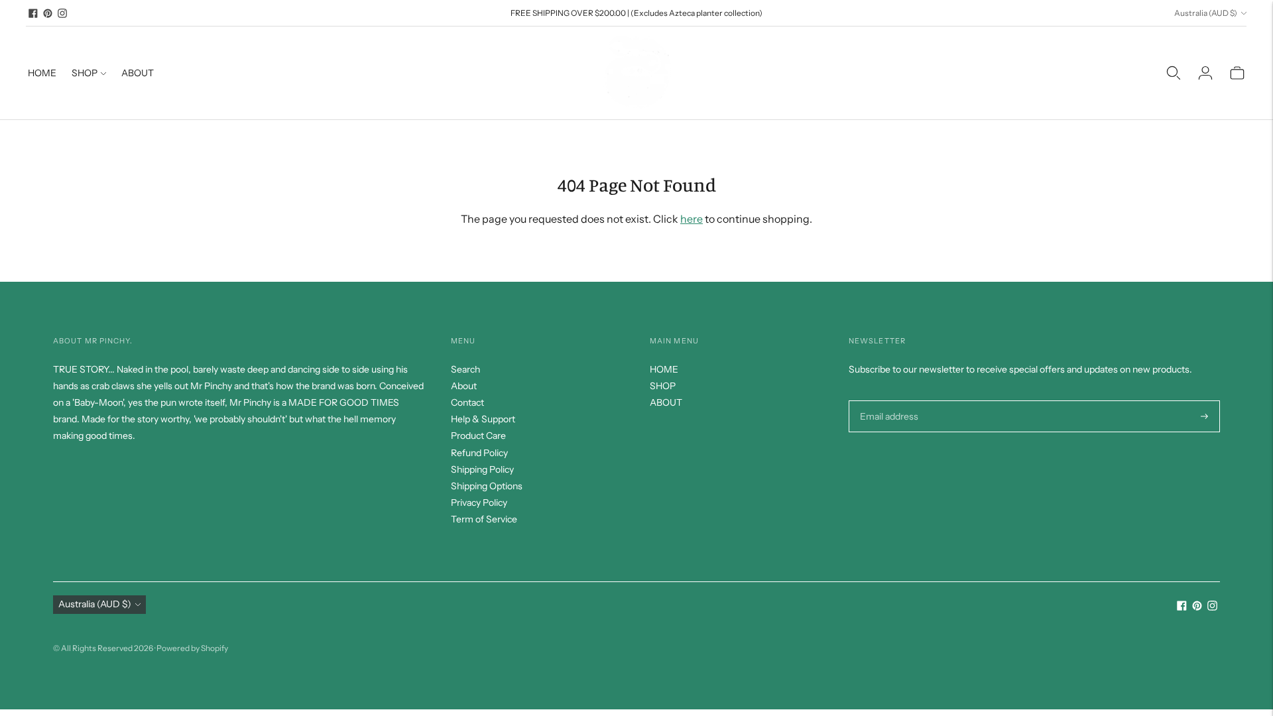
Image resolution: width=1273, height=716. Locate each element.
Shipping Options (486, 486)
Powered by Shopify (192, 648)
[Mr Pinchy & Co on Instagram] (62, 13)
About (464, 386)
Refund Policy (479, 453)
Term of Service (484, 519)
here (691, 218)
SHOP (84, 73)
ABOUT (137, 73)
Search (465, 369)
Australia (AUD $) (1205, 13)
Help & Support (483, 419)
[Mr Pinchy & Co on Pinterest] (47, 13)
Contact (467, 402)
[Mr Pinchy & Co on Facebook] (33, 13)
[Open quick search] (1173, 73)
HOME (42, 73)
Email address (887, 400)
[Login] (1205, 73)
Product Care (478, 436)
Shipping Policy (482, 469)
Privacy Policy (479, 502)
